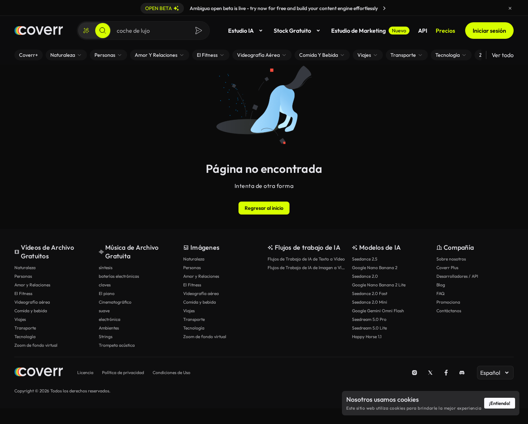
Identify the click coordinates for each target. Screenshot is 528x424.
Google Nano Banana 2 (374, 267)
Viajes (20, 319)
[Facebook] (446, 372)
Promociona (448, 302)
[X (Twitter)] (430, 372)
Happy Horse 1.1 (366, 336)
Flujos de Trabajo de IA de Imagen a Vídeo (306, 267)
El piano (107, 293)
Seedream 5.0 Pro (369, 319)
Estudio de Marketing (368, 30)
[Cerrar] (510, 8)
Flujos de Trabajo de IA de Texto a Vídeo (306, 259)
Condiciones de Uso (171, 372)
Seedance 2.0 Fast (369, 293)
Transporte (25, 328)
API (422, 30)
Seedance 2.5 (364, 259)
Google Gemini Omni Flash (378, 310)
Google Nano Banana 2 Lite (379, 284)
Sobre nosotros (451, 259)
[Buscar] (102, 30)
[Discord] (461, 372)
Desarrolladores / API (457, 276)
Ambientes (109, 328)
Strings (105, 336)
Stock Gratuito (292, 30)
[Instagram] (414, 372)
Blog (440, 284)
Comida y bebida (30, 310)
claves (105, 284)
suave (104, 310)
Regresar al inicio (264, 208)
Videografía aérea (32, 302)
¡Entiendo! (499, 403)
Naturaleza (25, 267)
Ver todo (503, 55)
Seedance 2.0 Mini (369, 302)
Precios (445, 30)
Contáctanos (448, 310)
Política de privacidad (123, 372)
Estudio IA (241, 30)
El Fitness (23, 293)
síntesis (105, 267)
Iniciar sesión (489, 30)
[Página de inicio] (38, 30)
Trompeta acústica (117, 345)
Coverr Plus (447, 267)
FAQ (440, 293)
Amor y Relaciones (32, 284)
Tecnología (25, 336)
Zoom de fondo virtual (35, 345)
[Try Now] (384, 8)
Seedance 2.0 (365, 276)
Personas (23, 276)
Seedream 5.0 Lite (369, 328)
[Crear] (86, 30)
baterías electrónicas (119, 276)
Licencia (85, 372)
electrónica (109, 319)
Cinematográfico (115, 302)
